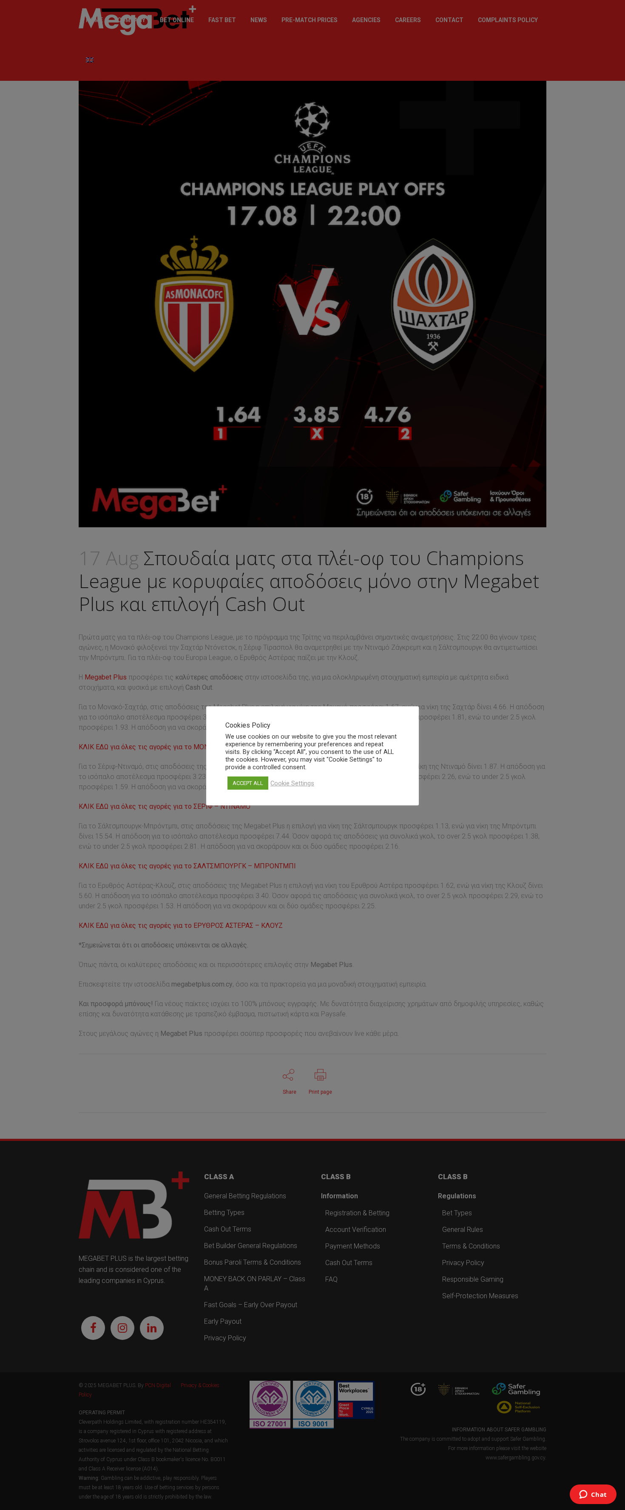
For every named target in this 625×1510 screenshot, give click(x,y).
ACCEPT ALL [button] (248, 783)
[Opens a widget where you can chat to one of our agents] (592, 1495)
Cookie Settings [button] (292, 783)
